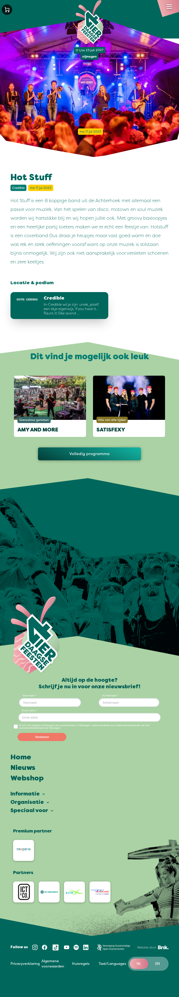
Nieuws (22, 768)
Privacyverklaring (25, 964)
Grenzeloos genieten (34, 420)
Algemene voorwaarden (52, 964)
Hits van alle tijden (112, 420)
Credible (18, 188)
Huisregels (81, 964)
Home (20, 757)
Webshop (27, 778)
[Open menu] (169, 6)
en (157, 964)
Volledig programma (89, 453)
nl (139, 964)
